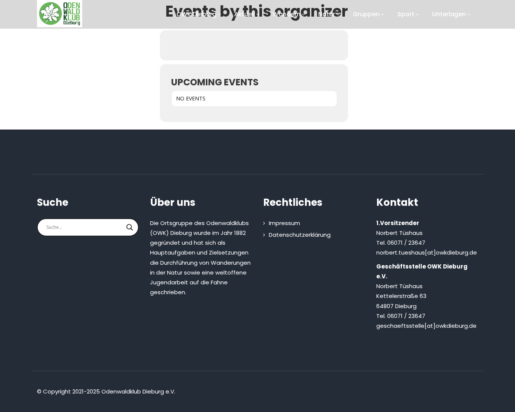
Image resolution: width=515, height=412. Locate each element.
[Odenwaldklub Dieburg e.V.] (59, 13)
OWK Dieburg (196, 14)
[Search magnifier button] (129, 227)
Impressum (284, 223)
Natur (326, 14)
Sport (405, 14)
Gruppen (366, 14)
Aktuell (244, 14)
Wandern (286, 14)
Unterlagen (449, 14)
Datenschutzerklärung (300, 235)
